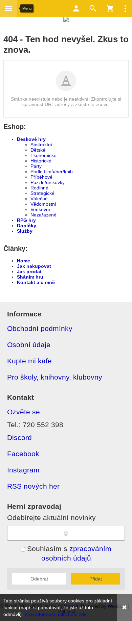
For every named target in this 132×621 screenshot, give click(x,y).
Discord (19, 437)
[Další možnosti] (125, 8)
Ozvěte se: (24, 412)
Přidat (95, 578)
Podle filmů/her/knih (51, 171)
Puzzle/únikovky (47, 182)
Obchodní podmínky (39, 328)
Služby (24, 231)
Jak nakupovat (34, 266)
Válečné (39, 198)
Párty (36, 166)
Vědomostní (43, 204)
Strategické (42, 193)
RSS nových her (33, 486)
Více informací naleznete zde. (56, 614)
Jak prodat (29, 271)
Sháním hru (30, 277)
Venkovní (40, 209)
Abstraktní (41, 144)
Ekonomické (43, 155)
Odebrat (39, 578)
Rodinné (39, 187)
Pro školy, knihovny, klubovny (54, 377)
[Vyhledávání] (93, 8)
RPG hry (26, 220)
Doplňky (26, 225)
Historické (40, 160)
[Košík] (110, 8)
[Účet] (76, 8)
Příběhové (41, 177)
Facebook (23, 454)
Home (23, 260)
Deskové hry (31, 139)
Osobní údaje (28, 344)
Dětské (37, 150)
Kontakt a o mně (36, 282)
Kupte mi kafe (29, 361)
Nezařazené (43, 214)
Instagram (23, 470)
